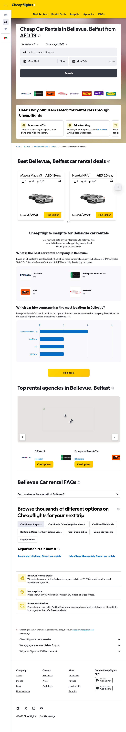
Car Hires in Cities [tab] (77, 532)
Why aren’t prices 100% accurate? (38, 651)
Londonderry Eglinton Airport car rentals (39, 556)
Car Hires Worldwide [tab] (103, 524)
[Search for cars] (5, 22)
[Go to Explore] (5, 29)
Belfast (54, 146)
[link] (69, 373)
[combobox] (30, 44)
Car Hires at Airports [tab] (31, 524)
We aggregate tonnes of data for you (40, 645)
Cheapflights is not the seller (35, 639)
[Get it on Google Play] (104, 680)
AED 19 (28, 35)
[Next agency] (115, 437)
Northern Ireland (41, 146)
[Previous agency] (22, 437)
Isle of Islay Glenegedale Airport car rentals (92, 556)
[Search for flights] (5, 15)
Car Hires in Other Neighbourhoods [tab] (66, 524)
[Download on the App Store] (104, 688)
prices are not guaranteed (83, 630)
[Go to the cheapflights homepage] (24, 5)
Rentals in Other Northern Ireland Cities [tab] (41, 532)
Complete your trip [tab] (104, 532)
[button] (5, 5)
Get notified (101, 129)
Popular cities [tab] (27, 539)
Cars (18, 146)
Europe (27, 146)
